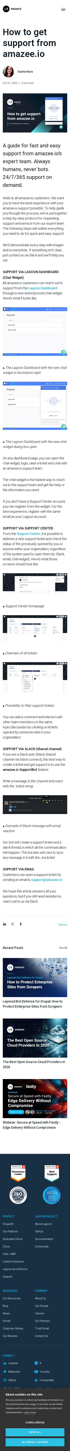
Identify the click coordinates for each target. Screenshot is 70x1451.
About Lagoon (43, 1224)
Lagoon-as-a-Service (15, 1269)
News (63, 924)
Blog (5, 1306)
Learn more (30, 1412)
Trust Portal (42, 1329)
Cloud (6, 1247)
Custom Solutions (13, 1262)
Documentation (44, 1239)
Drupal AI (8, 1224)
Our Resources (12, 1298)
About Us (40, 1298)
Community (42, 1247)
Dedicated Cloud (12, 1239)
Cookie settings (35, 1422)
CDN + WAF (9, 1254)
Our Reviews (10, 1336)
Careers (39, 1313)
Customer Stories (13, 1329)
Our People (41, 1306)
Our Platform (10, 1232)
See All (63, 948)
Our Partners (42, 1321)
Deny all (35, 1432)
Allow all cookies (35, 1442)
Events (7, 1321)
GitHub (39, 1232)
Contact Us (41, 1336)
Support (7, 1277)
